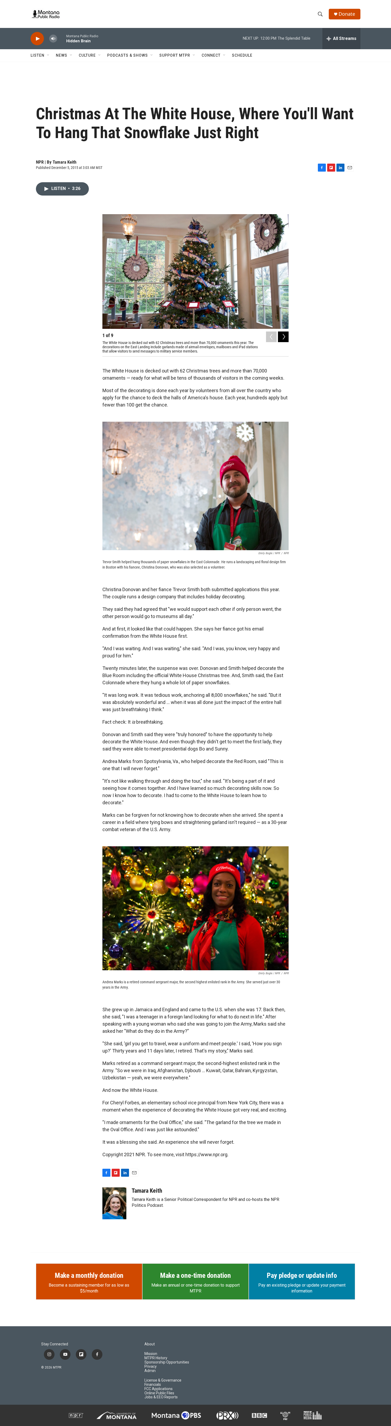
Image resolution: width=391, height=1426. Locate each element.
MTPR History (155, 1358)
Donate (347, 14)
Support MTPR (174, 55)
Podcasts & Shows (127, 55)
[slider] (62, 38)
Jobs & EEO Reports (161, 1397)
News (61, 55)
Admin (150, 1371)
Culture (87, 55)
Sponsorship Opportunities (166, 1362)
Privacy (150, 1367)
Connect (211, 55)
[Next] (283, 336)
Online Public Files (159, 1393)
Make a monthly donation (89, 1275)
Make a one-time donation (195, 1275)
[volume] (53, 39)
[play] (37, 39)
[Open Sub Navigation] (48, 55)
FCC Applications (158, 1389)
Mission (150, 1354)
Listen (37, 55)
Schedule (242, 55)
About (149, 1344)
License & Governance (162, 1380)
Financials (152, 1385)
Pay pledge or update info (302, 1275)
